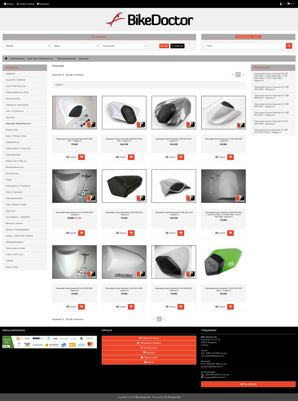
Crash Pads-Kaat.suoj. (16, 86)
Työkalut (9, 261)
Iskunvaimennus (13, 99)
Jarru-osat (10, 117)
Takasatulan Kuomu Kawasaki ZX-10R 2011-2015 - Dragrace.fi (174, 213)
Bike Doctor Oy (142, 397)
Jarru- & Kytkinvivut (15, 111)
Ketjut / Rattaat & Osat (16, 136)
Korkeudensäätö (13, 155)
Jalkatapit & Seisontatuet (17, 105)
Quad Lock (11, 211)
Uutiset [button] (150, 362)
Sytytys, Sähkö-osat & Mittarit (19, 236)
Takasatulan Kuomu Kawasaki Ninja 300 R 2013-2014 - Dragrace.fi (124, 140)
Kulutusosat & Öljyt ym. (16, 161)
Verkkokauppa (17, 58)
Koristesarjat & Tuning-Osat (18, 148)
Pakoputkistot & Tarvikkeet (18, 186)
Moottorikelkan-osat (14, 167)
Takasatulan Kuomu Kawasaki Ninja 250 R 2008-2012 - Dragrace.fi (74, 140)
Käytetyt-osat (12, 130)
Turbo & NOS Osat (14, 254)
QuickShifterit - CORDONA (18, 217)
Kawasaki (83, 58)
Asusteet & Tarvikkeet (16, 80)
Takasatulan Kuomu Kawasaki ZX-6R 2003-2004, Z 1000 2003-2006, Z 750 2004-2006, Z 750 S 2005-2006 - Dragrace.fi (223, 214)
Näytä (72, 157)
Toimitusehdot (150, 347)
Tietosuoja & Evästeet (150, 343)
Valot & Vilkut (12, 267)
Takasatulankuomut (66, 58)
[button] (282, 4)
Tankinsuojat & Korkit (15, 248)
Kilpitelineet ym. (13, 142)
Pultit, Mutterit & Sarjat (16, 205)
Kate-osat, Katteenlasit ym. (40, 58)
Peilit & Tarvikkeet (14, 192)
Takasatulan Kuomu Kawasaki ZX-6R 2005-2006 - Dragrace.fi (74, 289)
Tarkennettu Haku (248, 36)
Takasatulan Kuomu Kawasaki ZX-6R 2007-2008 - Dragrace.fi (124, 289)
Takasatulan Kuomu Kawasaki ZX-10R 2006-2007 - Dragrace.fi (74, 213)
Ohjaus (9, 180)
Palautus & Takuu (150, 338)
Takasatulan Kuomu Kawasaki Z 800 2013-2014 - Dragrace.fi (173, 140)
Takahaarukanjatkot (14, 242)
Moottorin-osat (12, 173)
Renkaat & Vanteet (14, 223)
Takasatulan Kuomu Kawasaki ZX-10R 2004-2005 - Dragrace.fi (223, 140)
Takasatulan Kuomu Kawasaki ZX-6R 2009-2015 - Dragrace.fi (174, 289)
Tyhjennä (178, 46)
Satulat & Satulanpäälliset (17, 230)
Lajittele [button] (59, 85)
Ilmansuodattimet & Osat (17, 92)
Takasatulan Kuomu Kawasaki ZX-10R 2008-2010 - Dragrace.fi (124, 213)
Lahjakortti (10, 74)
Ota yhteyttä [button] (249, 384)
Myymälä (150, 352)
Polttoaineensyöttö (14, 198)
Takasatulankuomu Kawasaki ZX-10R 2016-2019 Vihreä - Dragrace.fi (223, 289)
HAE (165, 46)
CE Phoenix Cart (172, 397)
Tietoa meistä (150, 357)
